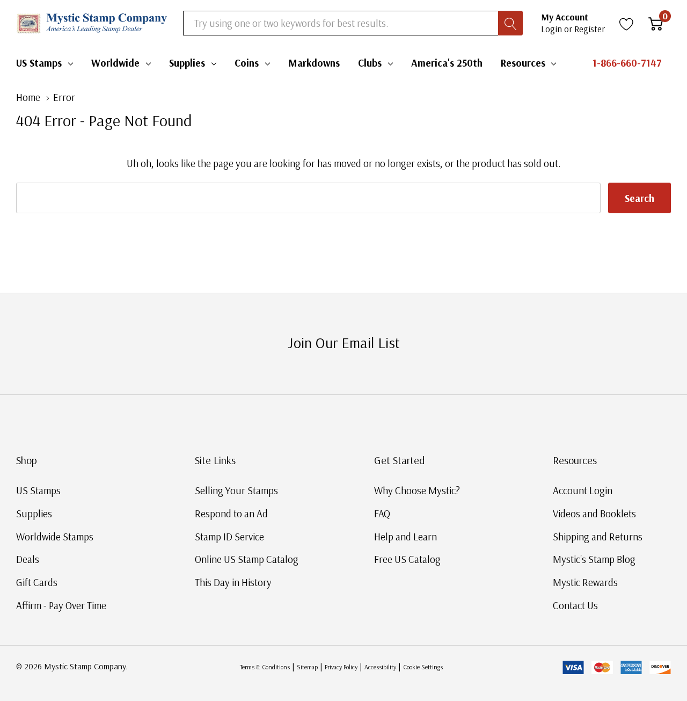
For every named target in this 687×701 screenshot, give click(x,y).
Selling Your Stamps (236, 490)
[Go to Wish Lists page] (626, 23)
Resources (523, 62)
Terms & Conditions (265, 667)
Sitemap (307, 667)
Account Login (582, 490)
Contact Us (575, 605)
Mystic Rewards (585, 582)
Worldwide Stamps (54, 536)
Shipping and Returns (597, 536)
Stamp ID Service (229, 536)
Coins (247, 62)
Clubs (370, 62)
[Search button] (510, 23)
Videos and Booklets (594, 513)
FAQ (382, 513)
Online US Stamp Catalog (246, 559)
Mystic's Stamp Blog (594, 559)
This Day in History (233, 582)
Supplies (187, 62)
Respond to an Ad (231, 513)
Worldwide (115, 62)
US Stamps (39, 62)
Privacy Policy (341, 667)
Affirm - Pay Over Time (61, 605)
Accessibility (380, 667)
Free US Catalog (407, 559)
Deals (27, 559)
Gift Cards (36, 582)
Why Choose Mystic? (417, 490)
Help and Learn (405, 536)
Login (552, 28)
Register (589, 28)
